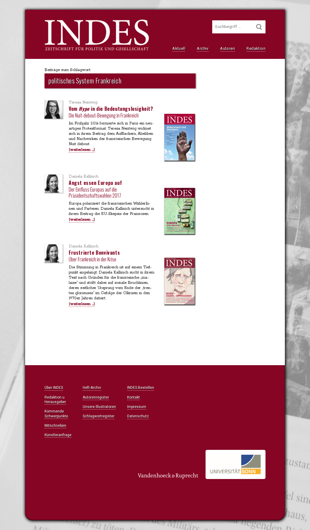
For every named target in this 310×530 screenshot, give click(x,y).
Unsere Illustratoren (99, 407)
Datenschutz (138, 416)
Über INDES (54, 388)
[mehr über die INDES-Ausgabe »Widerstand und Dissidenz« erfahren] (179, 138)
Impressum (136, 407)
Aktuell (178, 48)
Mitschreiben (55, 425)
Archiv (202, 48)
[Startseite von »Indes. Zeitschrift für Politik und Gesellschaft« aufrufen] (97, 50)
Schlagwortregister (98, 416)
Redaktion (255, 48)
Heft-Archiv (92, 388)
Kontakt (133, 397)
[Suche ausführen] (259, 26)
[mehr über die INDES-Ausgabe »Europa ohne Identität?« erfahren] (179, 211)
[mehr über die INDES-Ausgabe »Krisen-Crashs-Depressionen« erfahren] (179, 281)
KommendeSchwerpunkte (56, 413)
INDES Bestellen (140, 388)
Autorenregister (96, 397)
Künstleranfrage (58, 435)
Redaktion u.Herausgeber (55, 399)
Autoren (227, 48)
